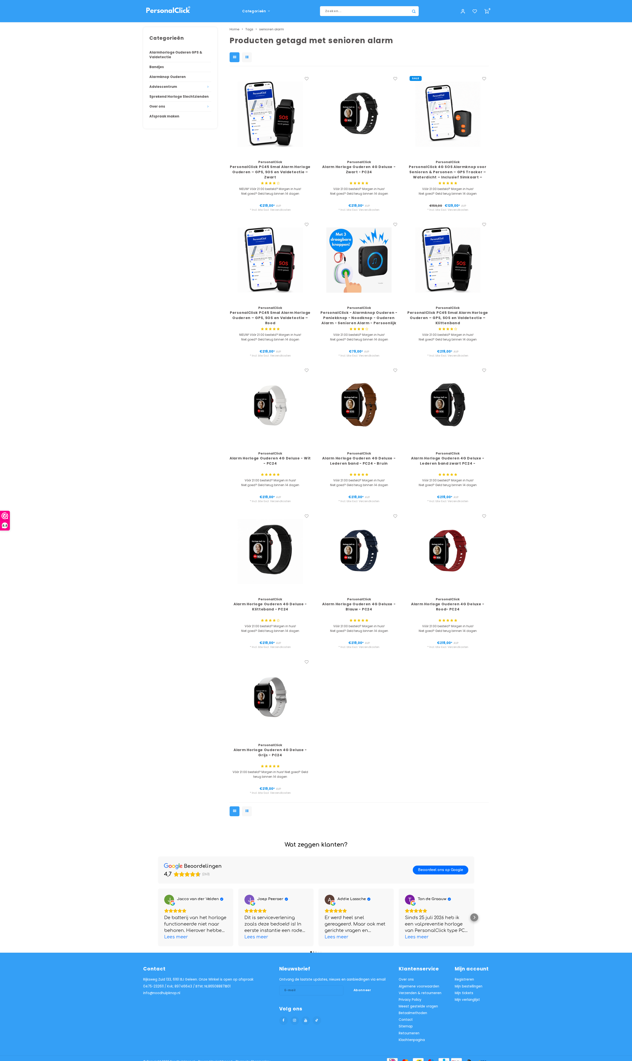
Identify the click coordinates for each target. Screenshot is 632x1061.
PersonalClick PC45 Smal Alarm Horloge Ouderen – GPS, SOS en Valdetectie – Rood (270, 317)
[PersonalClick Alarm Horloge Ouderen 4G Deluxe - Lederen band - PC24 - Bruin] (359, 405)
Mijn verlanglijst (467, 999)
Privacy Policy (410, 999)
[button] (158, 917)
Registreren (464, 979)
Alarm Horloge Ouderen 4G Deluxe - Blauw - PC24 (358, 607)
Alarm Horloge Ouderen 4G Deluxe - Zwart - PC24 (358, 169)
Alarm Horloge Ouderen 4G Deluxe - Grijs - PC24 (270, 752)
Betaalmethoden (413, 1013)
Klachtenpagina (412, 1040)
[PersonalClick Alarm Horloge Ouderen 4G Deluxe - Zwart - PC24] (359, 114)
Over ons (157, 106)
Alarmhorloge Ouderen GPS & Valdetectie (175, 54)
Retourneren (409, 1033)
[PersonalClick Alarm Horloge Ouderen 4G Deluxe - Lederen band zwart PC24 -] (448, 405)
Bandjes (156, 67)
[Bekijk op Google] (169, 900)
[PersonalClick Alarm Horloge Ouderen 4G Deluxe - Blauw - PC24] (359, 551)
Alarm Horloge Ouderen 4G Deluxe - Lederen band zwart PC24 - (447, 461)
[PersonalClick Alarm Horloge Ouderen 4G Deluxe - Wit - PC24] (270, 405)
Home (234, 29)
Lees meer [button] (176, 936)
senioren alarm (271, 29)
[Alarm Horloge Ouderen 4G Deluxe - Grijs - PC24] (270, 697)
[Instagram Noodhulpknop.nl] (294, 1020)
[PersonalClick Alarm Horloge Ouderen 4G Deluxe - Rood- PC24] (448, 551)
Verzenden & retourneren (420, 993)
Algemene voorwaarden (419, 986)
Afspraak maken (164, 116)
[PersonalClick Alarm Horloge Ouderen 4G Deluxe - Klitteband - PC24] (270, 551)
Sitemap (406, 1026)
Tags (249, 29)
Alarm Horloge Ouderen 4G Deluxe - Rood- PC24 (447, 607)
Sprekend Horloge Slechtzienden (179, 96)
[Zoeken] (414, 11)
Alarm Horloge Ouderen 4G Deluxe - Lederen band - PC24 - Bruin (358, 461)
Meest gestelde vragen (418, 1006)
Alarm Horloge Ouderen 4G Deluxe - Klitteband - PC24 (270, 607)
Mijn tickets (464, 993)
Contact (406, 1019)
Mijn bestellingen (468, 986)
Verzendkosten (280, 210)
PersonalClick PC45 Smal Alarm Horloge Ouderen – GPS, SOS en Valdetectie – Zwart (270, 172)
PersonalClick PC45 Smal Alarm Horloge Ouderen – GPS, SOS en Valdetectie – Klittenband (447, 317)
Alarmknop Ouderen (167, 77)
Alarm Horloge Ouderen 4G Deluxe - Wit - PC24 (270, 461)
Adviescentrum (163, 86)
